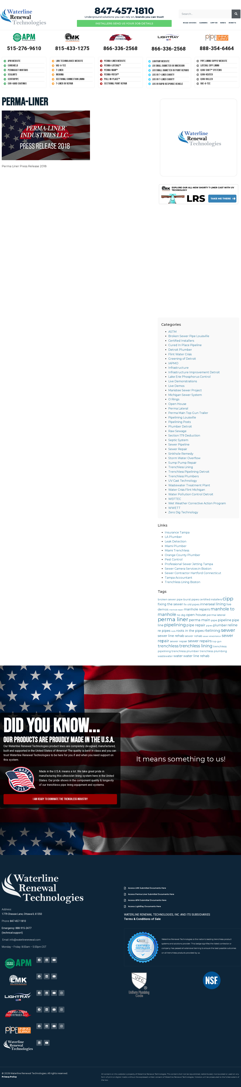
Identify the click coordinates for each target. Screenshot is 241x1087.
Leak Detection (175, 541)
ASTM (172, 331)
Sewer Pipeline (178, 444)
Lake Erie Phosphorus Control (189, 376)
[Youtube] (54, 960)
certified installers (211, 599)
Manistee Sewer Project (185, 390)
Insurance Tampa (177, 532)
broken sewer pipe (170, 599)
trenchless (168, 645)
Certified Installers (181, 340)
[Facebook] (39, 960)
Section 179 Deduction (184, 435)
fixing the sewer (170, 604)
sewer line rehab (171, 636)
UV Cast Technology (182, 480)
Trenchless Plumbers (183, 476)
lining (221, 604)
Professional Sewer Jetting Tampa (189, 564)
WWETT (174, 508)
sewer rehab (193, 636)
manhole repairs (197, 609)
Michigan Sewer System (185, 395)
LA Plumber (173, 537)
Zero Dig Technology (183, 512)
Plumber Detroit (180, 426)
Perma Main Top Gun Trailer (188, 413)
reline (232, 625)
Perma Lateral (178, 408)
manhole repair (176, 610)
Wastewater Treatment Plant (189, 485)
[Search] (236, 14)
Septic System (178, 440)
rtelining (212, 630)
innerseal (207, 604)
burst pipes (191, 599)
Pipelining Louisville (182, 417)
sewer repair (178, 641)
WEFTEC (174, 499)
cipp (228, 599)
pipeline (224, 620)
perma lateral (216, 615)
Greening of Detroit (182, 358)
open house (196, 615)
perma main (199, 620)
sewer (228, 630)
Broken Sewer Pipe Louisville (188, 336)
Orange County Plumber (182, 555)
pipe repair (195, 625)
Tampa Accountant (178, 577)
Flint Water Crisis (180, 354)
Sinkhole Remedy (180, 453)
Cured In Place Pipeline (185, 345)
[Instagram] (61, 993)
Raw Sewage (177, 431)
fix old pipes (191, 604)
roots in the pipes (190, 630)
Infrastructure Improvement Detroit (194, 372)
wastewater (165, 656)
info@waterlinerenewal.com (25, 939)
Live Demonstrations (182, 381)
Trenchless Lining (180, 467)
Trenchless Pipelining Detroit (188, 471)
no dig (181, 615)
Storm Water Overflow (184, 458)
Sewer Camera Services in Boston (188, 568)
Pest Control (174, 559)
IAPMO (173, 363)
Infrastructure (178, 367)
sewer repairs (200, 641)
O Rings (173, 399)
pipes (209, 625)
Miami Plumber (175, 546)
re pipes (164, 630)
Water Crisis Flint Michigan (186, 489)
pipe (214, 620)
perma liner (173, 619)
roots (173, 631)
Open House (177, 404)
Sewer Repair (177, 449)
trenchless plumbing (213, 651)
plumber (220, 625)
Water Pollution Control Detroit (190, 494)
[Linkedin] (47, 960)
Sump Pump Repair (182, 462)
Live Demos (176, 386)
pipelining (175, 624)
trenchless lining (195, 645)
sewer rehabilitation (212, 636)
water (178, 656)
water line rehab (196, 656)
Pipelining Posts (179, 422)
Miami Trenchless (177, 550)
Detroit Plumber (180, 349)
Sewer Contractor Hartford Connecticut (193, 573)
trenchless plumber (185, 651)
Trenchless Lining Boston (182, 582)
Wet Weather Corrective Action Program (197, 503)
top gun (216, 641)
